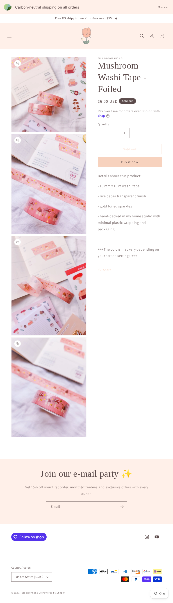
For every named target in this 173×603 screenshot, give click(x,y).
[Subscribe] (122, 506)
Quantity (103, 124)
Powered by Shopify (54, 592)
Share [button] (107, 270)
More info (163, 7)
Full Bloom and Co (31, 592)
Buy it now (129, 162)
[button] (9, 36)
